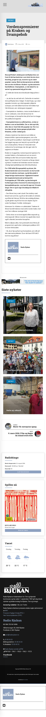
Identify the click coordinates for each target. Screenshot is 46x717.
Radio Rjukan (11, 44)
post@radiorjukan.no (12, 635)
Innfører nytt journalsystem (19, 330)
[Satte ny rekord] (23, 395)
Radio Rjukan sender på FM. (14, 649)
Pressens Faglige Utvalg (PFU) (13, 613)
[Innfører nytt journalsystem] (23, 315)
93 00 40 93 (15, 644)
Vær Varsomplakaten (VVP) (12, 615)
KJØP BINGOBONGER (23, 472)
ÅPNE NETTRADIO (23, 530)
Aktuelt (11, 20)
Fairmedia (25, 679)
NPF (6, 610)
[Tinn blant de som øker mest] (23, 355)
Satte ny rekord (13, 410)
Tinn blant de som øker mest (19, 370)
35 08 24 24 (18, 642)
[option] (23, 61)
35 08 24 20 (9, 639)
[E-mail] (9, 259)
